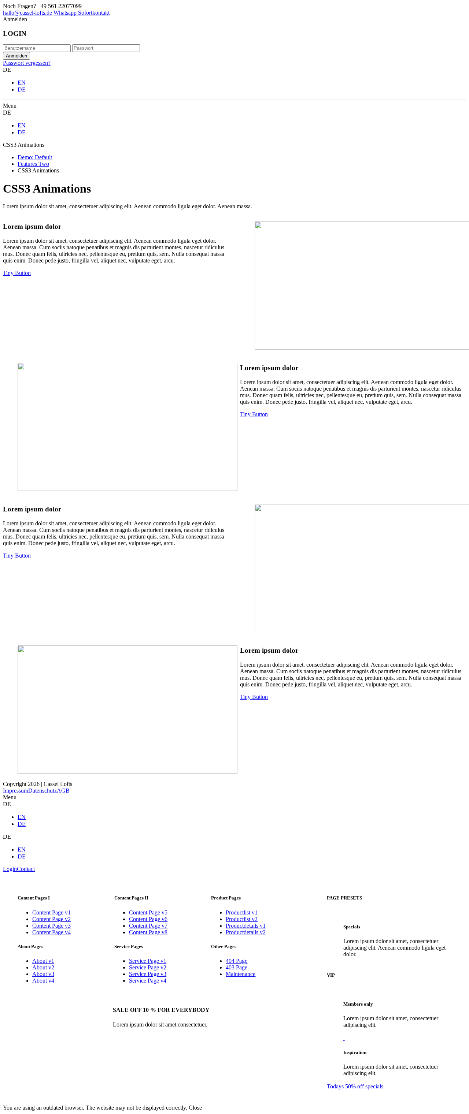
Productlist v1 (242, 912)
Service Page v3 (147, 974)
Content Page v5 (148, 912)
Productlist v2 (242, 919)
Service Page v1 (147, 961)
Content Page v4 (51, 932)
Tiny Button (17, 273)
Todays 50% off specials (355, 1086)
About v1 (43, 961)
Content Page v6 (148, 919)
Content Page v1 (51, 912)
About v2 (43, 967)
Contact (26, 869)
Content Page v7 (148, 926)
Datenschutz (42, 790)
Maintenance (240, 974)
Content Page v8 (148, 932)
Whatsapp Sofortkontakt (81, 13)
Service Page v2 (147, 967)
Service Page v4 (147, 980)
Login (10, 869)
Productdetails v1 (246, 926)
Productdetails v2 (246, 932)
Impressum (15, 790)
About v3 (43, 974)
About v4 (43, 980)
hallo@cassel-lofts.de (27, 13)
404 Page (236, 961)
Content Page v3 (51, 926)
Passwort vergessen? (27, 63)
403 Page (236, 967)
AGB (63, 790)
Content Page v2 (51, 919)
